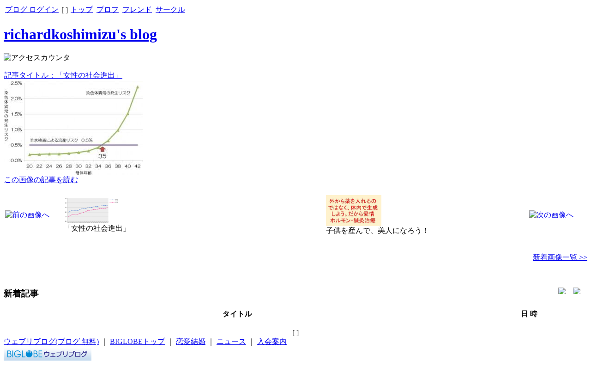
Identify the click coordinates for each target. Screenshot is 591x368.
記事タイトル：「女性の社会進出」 (63, 75)
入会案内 (272, 341)
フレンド (137, 9)
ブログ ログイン (32, 9)
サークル (170, 9)
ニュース (231, 341)
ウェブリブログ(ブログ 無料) (51, 341)
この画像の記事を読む (41, 180)
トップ (82, 9)
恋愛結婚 (190, 341)
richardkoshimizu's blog (80, 34)
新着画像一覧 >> (560, 257)
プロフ (107, 9)
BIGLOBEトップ (137, 341)
